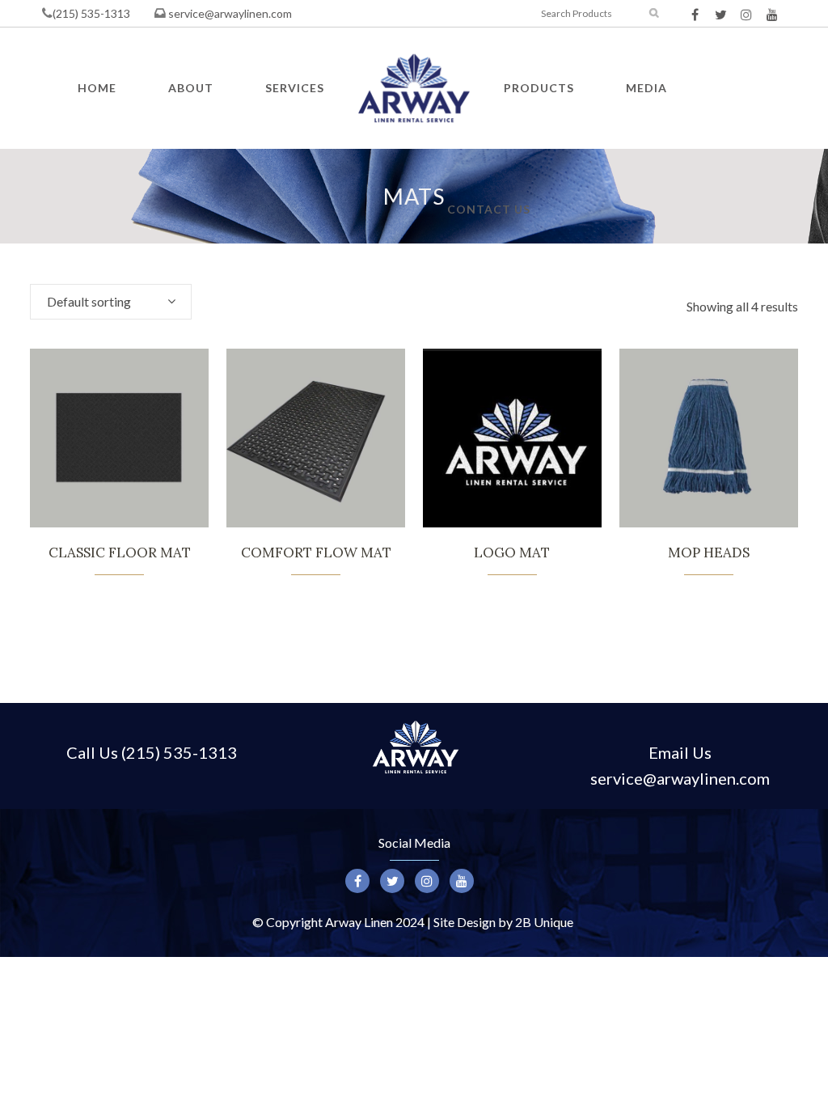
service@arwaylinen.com (229, 13)
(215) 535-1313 (91, 13)
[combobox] (111, 302)
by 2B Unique (535, 921)
